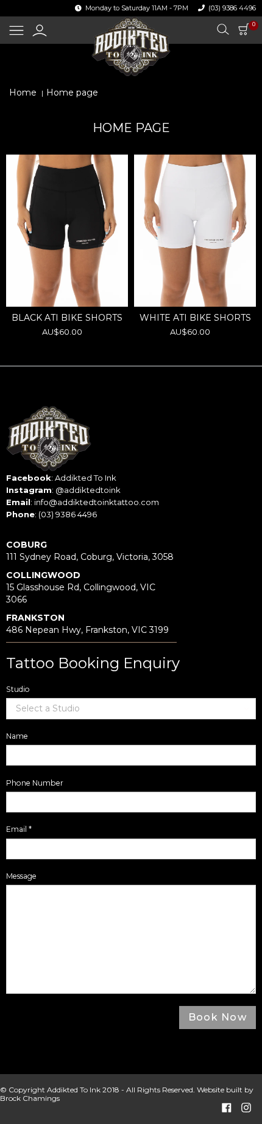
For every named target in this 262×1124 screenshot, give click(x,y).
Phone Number (34, 783)
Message (21, 876)
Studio (18, 689)
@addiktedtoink (88, 490)
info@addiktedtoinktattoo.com (96, 502)
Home (23, 92)
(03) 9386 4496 (232, 8)
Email (19, 829)
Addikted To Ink (85, 478)
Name (17, 736)
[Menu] (16, 31)
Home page (72, 92)
